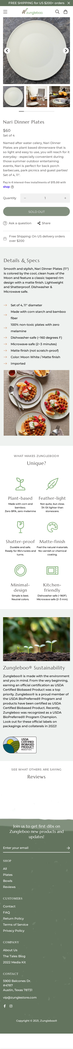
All (5, 869)
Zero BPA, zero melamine (20, 511)
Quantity (9, 198)
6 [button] (46, 111)
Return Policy (13, 918)
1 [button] (21, 111)
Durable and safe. (20, 547)
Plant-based (20, 498)
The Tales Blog (14, 956)
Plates (8, 875)
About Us (10, 950)
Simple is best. (20, 595)
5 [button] (41, 111)
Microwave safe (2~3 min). (52, 599)
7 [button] (51, 111)
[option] (36, 50)
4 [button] (36, 111)
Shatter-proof (20, 541)
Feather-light (52, 498)
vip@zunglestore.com (20, 997)
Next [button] (66, 51)
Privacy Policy (13, 931)
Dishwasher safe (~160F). (52, 595)
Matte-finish (52, 541)
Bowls (7, 881)
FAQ (6, 912)
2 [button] (26, 111)
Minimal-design (20, 587)
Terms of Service (15, 924)
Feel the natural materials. (52, 547)
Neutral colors (20, 599)
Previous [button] (7, 51)
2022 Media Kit (14, 962)
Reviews (9, 887)
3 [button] (31, 111)
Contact (9, 906)
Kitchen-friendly (52, 587)
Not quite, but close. (52, 503)
